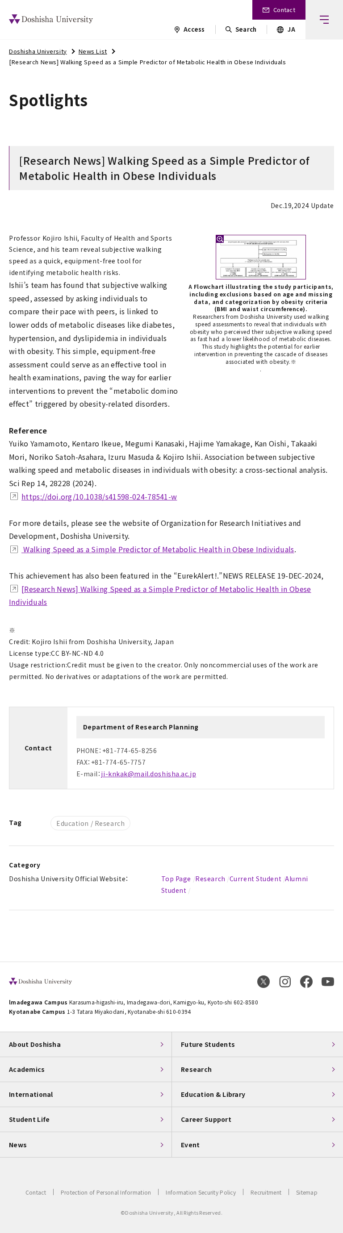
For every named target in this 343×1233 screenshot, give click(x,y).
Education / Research (90, 823)
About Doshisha (35, 1044)
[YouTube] (328, 981)
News (18, 1144)
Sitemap (307, 1192)
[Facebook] (306, 981)
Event (190, 1144)
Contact (35, 1192)
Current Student (255, 878)
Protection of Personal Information (106, 1192)
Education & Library (213, 1094)
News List (93, 51)
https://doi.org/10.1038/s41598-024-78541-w (99, 496)
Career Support (206, 1119)
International (31, 1094)
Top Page (176, 878)
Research (210, 878)
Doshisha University (38, 51)
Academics (27, 1069)
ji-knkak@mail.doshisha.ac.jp (148, 773)
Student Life (29, 1119)
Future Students (208, 1044)
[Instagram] (285, 981)
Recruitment (266, 1192)
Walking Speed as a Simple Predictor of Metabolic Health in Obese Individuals (157, 549)
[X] (263, 981)
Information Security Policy (201, 1192)
